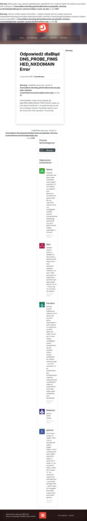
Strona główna (62, 515)
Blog (22, 38)
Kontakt (63, 38)
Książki (43, 38)
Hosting (53, 38)
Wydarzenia (32, 38)
